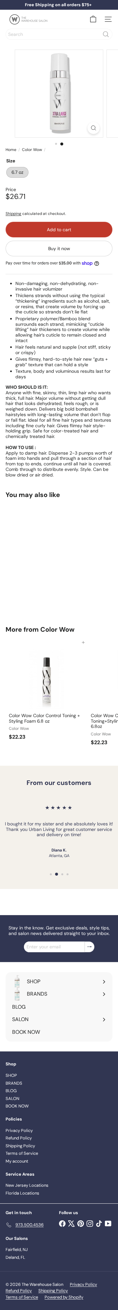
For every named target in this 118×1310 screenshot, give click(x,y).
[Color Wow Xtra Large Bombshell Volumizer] (46, 558)
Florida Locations (22, 1193)
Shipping (13, 213)
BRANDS (14, 1083)
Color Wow (32, 149)
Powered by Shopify (64, 1297)
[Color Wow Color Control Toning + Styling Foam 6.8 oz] (46, 692)
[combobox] (59, 34)
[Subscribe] (89, 946)
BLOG (11, 1090)
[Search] (105, 34)
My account (17, 1161)
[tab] (59, 411)
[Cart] (93, 19)
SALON (12, 1098)
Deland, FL (15, 1257)
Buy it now (59, 248)
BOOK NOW (17, 1106)
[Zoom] (94, 128)
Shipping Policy (20, 1146)
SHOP (11, 1075)
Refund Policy (19, 1138)
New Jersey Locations (27, 1185)
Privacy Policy (19, 1130)
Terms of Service (22, 1153)
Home (11, 149)
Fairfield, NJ (17, 1249)
